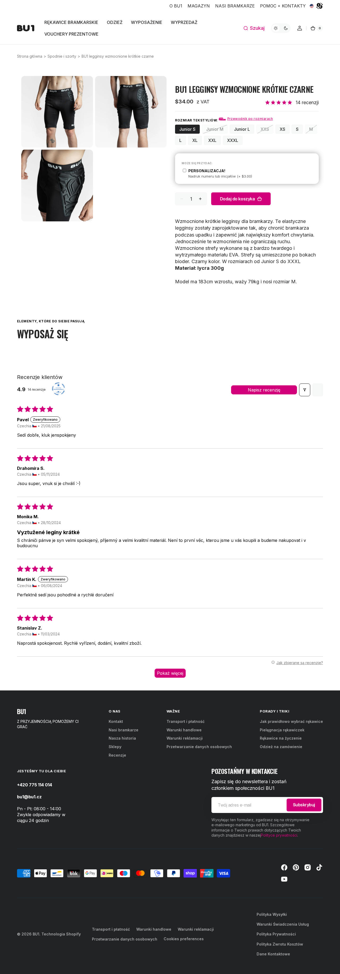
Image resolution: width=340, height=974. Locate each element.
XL (197, 141)
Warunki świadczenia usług (283, 924)
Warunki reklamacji (185, 738)
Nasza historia (122, 738)
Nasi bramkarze (123, 730)
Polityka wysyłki (272, 914)
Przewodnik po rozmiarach (250, 119)
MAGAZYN (199, 6)
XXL (214, 141)
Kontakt (116, 721)
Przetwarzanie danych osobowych (199, 746)
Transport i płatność (186, 721)
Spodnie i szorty (62, 56)
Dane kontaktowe (273, 954)
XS (285, 130)
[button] (254, 28)
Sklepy (115, 746)
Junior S (189, 130)
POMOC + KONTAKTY (283, 6)
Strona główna (29, 56)
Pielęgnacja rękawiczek (282, 730)
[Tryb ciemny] (281, 28)
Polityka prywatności (276, 934)
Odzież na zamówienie (281, 746)
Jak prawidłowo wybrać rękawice (291, 721)
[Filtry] (304, 389)
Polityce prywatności (279, 835)
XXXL (235, 141)
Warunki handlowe (184, 730)
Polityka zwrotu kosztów (280, 944)
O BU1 (175, 6)
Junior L (244, 130)
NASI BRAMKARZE (235, 6)
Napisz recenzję (264, 390)
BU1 (36, 934)
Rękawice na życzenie (281, 738)
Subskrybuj (304, 804)
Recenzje (117, 755)
